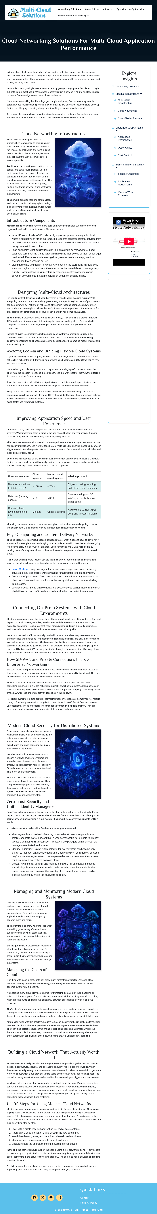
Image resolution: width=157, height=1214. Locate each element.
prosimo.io (65, 1209)
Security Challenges (128, 174)
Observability (125, 147)
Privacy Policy (88, 1202)
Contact (84, 1197)
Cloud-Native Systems (130, 118)
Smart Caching (20, 569)
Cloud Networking (127, 110)
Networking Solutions (69, 9)
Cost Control (125, 155)
